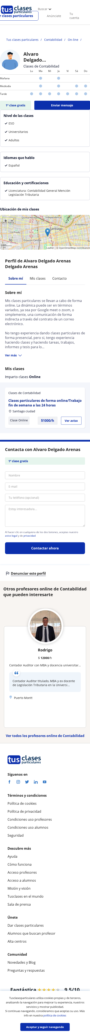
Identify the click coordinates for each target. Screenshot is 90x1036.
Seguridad (16, 835)
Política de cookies (22, 803)
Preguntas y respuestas (26, 970)
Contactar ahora (45, 548)
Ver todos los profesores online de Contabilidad (45, 735)
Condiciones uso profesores (30, 819)
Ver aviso (71, 421)
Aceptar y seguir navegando (45, 1027)
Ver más (11, 355)
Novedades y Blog (22, 962)
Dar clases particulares (26, 925)
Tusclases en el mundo (26, 896)
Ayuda (12, 856)
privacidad (29, 536)
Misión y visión (19, 888)
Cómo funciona (20, 864)
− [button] (12, 220)
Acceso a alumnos (22, 880)
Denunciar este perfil (28, 573)
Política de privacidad (24, 811)
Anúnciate (54, 16)
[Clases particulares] (16, 15)
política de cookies (54, 1015)
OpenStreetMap (67, 247)
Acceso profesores (22, 872)
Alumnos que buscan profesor (31, 933)
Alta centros (17, 941)
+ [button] (5, 220)
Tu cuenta (74, 16)
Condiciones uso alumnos (28, 827)
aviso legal (11, 536)
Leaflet (50, 247)
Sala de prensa (19, 904)
